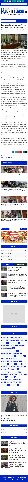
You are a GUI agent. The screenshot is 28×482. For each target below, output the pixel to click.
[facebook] (7, 1)
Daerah (3, 340)
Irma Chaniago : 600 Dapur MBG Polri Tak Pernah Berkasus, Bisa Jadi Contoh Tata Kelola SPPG (17, 295)
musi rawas (15, 379)
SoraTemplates (9, 477)
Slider (4, 432)
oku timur (9, 382)
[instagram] (13, 1)
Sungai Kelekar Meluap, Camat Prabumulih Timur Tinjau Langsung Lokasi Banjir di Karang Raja (17, 268)
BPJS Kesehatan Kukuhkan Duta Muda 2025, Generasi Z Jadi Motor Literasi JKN (17, 275)
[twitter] (5, 1)
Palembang (13, 369)
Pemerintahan (14, 371)
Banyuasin (3, 337)
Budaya (12, 337)
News (2, 31)
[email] (18, 1)
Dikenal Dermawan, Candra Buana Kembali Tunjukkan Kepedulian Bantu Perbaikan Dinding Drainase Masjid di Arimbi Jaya (13, 191)
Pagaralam (4, 369)
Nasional (3, 363)
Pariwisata (4, 371)
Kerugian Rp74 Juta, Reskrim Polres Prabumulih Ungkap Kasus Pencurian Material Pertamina (17, 450)
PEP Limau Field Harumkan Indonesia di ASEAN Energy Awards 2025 (17, 281)
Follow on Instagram (7, 259)
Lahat (2, 358)
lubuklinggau (4, 379)
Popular (7, 264)
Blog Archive (20, 264)
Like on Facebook (6, 253)
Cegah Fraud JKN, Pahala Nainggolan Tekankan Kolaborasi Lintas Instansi (16, 288)
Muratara (3, 361)
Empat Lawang (14, 343)
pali (17, 382)
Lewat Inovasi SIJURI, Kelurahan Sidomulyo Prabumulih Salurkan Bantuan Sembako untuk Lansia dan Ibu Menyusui (13, 175)
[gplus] (10, 1)
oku (2, 382)
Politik (3, 374)
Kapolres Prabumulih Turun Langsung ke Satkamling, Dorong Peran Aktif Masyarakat (17, 443)
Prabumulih (13, 374)
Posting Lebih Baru (5, 229)
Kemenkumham (15, 353)
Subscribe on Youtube (7, 256)
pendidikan (4, 384)
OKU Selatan (4, 366)
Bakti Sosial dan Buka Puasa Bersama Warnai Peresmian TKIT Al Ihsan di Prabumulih (14, 205)
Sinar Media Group (22, 477)
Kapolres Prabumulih (6, 348)
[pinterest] (23, 1)
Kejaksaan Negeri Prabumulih (8, 350)
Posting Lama (23, 229)
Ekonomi (3, 343)
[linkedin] (9, 420)
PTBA (22, 366)
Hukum (12, 345)
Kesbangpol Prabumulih (7, 356)
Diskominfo (12, 340)
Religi (22, 374)
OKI (19, 363)
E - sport (22, 340)
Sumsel (11, 377)
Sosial (6, 31)
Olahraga (13, 366)
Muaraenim (12, 358)
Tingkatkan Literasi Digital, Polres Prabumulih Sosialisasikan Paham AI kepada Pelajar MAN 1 (17, 457)
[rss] (15, 1)
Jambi (20, 345)
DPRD (19, 337)
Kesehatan (19, 356)
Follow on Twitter (6, 250)
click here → (9, 418)
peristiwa (13, 384)
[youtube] (20, 1)
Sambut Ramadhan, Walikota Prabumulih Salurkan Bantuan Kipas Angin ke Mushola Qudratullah (13, 220)
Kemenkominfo (4, 353)
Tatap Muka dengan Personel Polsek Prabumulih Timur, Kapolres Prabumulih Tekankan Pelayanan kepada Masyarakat (13, 465)
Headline (3, 345)
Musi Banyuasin (14, 361)
